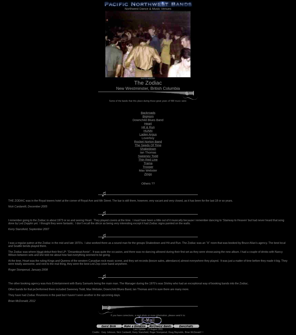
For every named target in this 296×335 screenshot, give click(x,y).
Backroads (148, 113)
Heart (148, 123)
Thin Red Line (148, 159)
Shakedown (148, 149)
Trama (148, 163)
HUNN (148, 131)
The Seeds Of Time (148, 145)
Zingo (148, 174)
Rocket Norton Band (148, 141)
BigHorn (148, 116)
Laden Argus (148, 134)
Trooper (148, 167)
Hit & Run (148, 127)
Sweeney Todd (148, 156)
